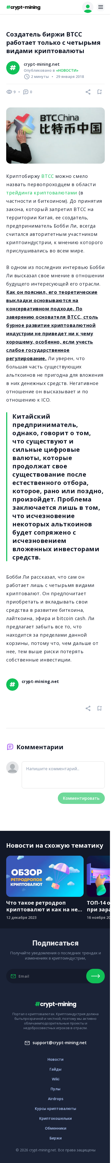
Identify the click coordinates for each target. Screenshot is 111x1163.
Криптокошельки (55, 1118)
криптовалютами (55, 193)
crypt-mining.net (42, 64)
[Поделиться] (88, 92)
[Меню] (101, 7)
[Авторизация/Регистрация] (87, 7)
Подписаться (95, 976)
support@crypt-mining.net (60, 1042)
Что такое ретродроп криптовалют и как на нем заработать (44, 906)
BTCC (47, 176)
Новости (55, 1059)
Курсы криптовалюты (55, 1108)
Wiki (55, 1079)
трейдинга (19, 193)
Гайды (55, 1069)
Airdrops (55, 1098)
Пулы (55, 1088)
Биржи (56, 1138)
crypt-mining (23, 7)
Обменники (55, 1128)
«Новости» (67, 70)
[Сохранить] (99, 92)
